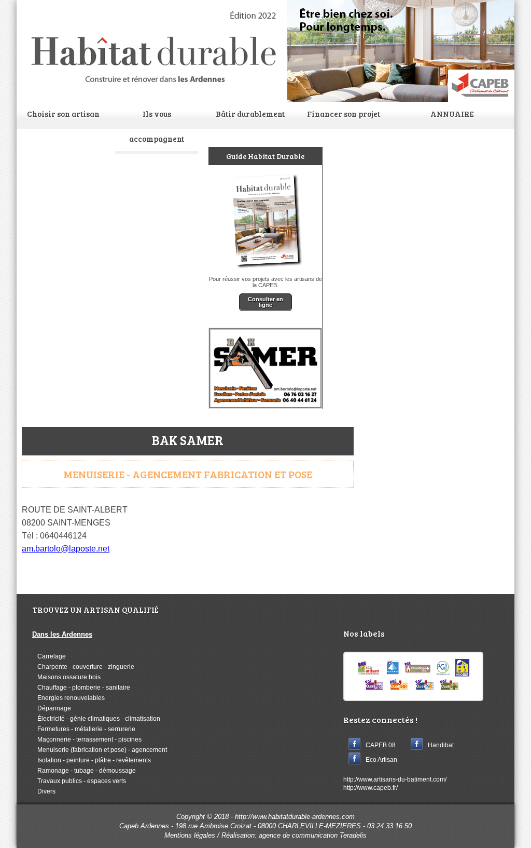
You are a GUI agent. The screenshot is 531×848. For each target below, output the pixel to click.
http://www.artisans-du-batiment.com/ (394, 779)
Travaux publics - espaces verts (79, 781)
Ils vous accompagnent (156, 126)
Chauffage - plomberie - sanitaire (81, 687)
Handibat (441, 744)
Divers (43, 791)
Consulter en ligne (265, 302)
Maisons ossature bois (66, 677)
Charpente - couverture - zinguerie (83, 666)
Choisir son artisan (63, 114)
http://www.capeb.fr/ (370, 787)
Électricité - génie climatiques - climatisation (96, 718)
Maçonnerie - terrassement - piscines (87, 739)
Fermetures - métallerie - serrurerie (83, 729)
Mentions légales (189, 835)
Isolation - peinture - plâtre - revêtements (91, 760)
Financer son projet (343, 114)
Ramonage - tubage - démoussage (84, 770)
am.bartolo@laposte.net (65, 548)
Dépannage (51, 708)
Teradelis (353, 835)
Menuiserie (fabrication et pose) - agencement (99, 749)
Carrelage (49, 656)
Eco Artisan (381, 759)
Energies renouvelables (68, 698)
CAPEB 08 (381, 744)
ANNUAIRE (452, 114)
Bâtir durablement (250, 114)
